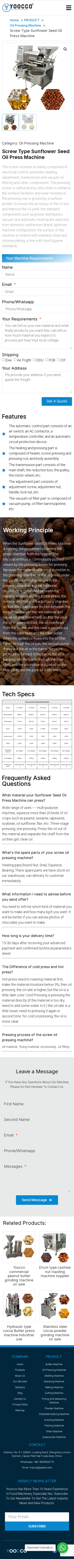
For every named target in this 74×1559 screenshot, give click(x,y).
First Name (13, 1104)
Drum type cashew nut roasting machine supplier (55, 1271)
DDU (39, 360)
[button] (68, 7)
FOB (52, 360)
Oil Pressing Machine (36, 143)
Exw (8, 360)
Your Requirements (20, 319)
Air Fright (24, 360)
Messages (13, 1166)
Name (7, 267)
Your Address (14, 368)
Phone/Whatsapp (18, 302)
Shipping (10, 355)
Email (7, 285)
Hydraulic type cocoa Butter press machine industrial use (19, 1333)
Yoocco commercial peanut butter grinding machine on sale (19, 1275)
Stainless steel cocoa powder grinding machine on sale (55, 1333)
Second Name (17, 1119)
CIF (63, 360)
